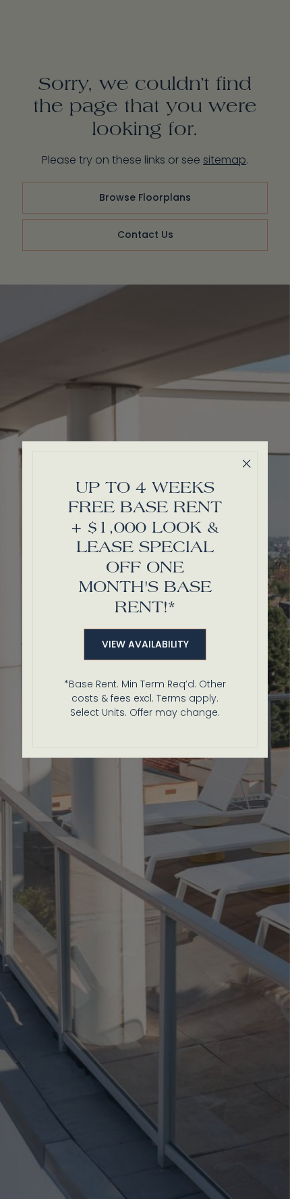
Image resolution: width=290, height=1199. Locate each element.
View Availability (145, 644)
